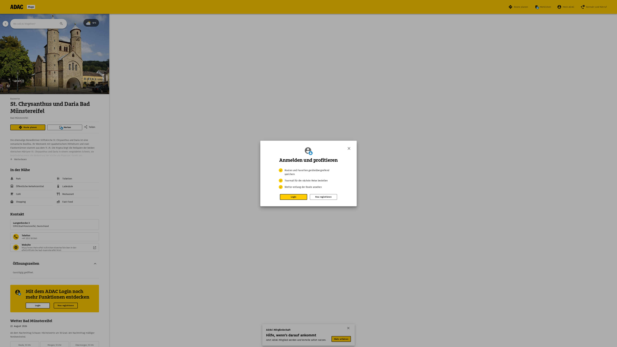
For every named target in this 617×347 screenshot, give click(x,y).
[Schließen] (349, 148)
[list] (308, 178)
